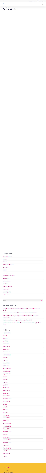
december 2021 (7, 440)
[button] (42, 4)
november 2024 (7, 371)
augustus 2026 (6, 332)
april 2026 (5, 341)
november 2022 (7, 426)
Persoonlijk (5, 267)
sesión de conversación (9, 275)
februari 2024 (6, 390)
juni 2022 (5, 434)
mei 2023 (5, 409)
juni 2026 (5, 338)
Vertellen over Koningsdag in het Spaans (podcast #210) (17, 320)
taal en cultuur (6, 281)
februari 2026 (6, 346)
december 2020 (7, 448)
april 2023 (5, 412)
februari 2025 (6, 363)
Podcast (5, 270)
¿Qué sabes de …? (7, 256)
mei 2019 (5, 456)
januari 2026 (6, 349)
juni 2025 (5, 357)
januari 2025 (6, 365)
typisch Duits (6, 289)
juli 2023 (5, 404)
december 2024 (7, 368)
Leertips (5, 249)
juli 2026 (5, 335)
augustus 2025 (6, 354)
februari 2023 (6, 418)
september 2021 (7, 442)
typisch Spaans (7, 292)
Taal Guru (5, 283)
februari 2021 (6, 445)
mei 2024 (5, 382)
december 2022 (7, 423)
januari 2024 (6, 393)
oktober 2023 (6, 396)
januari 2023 (6, 420)
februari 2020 (6, 453)
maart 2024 (6, 387)
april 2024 (5, 385)
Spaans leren (10, 249)
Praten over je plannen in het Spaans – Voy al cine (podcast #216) (20, 312)
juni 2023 (5, 407)
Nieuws (5, 262)
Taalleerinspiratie (16, 249)
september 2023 (7, 398)
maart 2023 (6, 415)
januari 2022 (6, 437)
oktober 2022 (6, 429)
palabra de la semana (8, 264)
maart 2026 (6, 343)
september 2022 (7, 431)
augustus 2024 (6, 374)
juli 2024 (5, 376)
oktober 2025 (6, 352)
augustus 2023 (6, 401)
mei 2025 (5, 360)
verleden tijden (6, 294)
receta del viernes (7, 272)
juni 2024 (5, 379)
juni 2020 (5, 451)
